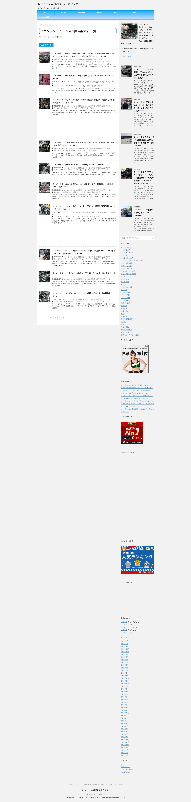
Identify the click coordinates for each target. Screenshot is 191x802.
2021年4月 (124, 699)
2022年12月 (125, 649)
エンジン (57, 192)
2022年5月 (124, 665)
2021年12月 (125, 678)
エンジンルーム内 (127, 258)
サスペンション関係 (128, 271)
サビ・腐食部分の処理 (128, 274)
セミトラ (57, 86)
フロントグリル (87, 61)
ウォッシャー (58, 61)
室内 (122, 314)
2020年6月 (124, 723)
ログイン (124, 764)
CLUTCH (56, 170)
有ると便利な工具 (127, 319)
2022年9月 (124, 654)
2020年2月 (124, 734)
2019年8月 (124, 750)
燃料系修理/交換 (126, 330)
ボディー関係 (89, 59)
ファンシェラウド (93, 150)
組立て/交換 (46, 17)
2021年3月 (124, 702)
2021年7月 (124, 692)
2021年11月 (125, 681)
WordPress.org (126, 772)
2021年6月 (124, 694)
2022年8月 (124, 657)
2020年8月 (124, 718)
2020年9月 (124, 715)
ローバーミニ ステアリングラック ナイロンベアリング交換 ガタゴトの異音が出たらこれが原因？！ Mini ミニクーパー (144, 177)
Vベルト (56, 150)
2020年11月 (125, 713)
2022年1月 (124, 676)
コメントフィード (127, 769)
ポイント (81, 86)
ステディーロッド (96, 301)
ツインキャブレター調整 (75, 108)
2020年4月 (124, 729)
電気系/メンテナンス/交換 (130, 335)
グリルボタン (77, 61)
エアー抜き (79, 170)
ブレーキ (124, 290)
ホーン (95, 61)
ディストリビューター (82, 216)
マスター (93, 170)
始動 (91, 192)
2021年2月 (124, 705)
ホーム (46, 13)
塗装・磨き (125, 311)
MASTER (71, 170)
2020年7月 (124, 721)
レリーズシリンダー (103, 170)
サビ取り (124, 276)
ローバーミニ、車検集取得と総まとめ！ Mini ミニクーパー (144, 212)
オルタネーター (65, 150)
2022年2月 (124, 673)
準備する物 (81, 13)
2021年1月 (124, 707)
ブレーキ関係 (125, 292)
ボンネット (102, 61)
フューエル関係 (126, 287)
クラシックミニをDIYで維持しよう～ (95, 794)
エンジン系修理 (90, 106)
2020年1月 (124, 737)
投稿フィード (125, 767)
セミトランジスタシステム (69, 86)
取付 (108, 61)
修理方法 (116, 13)
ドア (122, 284)
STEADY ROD (68, 301)
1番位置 (56, 216)
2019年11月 (125, 742)
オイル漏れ (64, 192)
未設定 (123, 322)
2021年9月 (124, 686)
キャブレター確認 (84, 192)
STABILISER (58, 301)
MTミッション (126, 247)
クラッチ (86, 170)
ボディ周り (125, 300)
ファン (86, 108)
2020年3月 (124, 731)
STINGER (122, 798)
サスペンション (126, 266)
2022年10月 (125, 652)
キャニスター (67, 61)
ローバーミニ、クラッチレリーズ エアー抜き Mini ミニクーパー (78, 165)
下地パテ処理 (125, 303)
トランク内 (125, 282)
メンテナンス (103, 259)
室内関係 (124, 316)
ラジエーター (94, 108)
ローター (111, 259)
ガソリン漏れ (73, 192)
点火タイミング (97, 86)
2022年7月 (124, 660)
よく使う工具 (125, 250)
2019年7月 (124, 753)
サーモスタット (76, 150)
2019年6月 (124, 755)
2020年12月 (125, 710)
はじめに (63, 13)
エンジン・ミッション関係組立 (74, 59)
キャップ (57, 259)
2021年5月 (124, 697)
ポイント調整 (94, 259)
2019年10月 (125, 745)
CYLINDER (64, 170)
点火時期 (97, 192)
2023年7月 (124, 641)
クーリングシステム (60, 108)
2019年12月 (125, 739)
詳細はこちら (126, 56)
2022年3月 (124, 670)
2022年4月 (124, 668)
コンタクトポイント (66, 259)
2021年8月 (124, 689)
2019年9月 (124, 747)
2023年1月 (124, 646)
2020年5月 (124, 726)
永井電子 (88, 86)
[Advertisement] (78, 128)
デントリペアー (126, 279)
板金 (134, 13)
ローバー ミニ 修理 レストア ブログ (58, 3)
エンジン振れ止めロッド (81, 301)
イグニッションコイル (67, 216)
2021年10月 (125, 684)
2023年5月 (124, 644)
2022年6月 (124, 662)
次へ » (61, 317)
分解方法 (99, 13)
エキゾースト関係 (127, 252)
